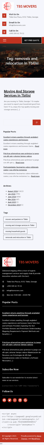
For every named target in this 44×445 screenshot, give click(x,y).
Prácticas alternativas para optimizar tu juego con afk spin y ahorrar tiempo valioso (21, 343)
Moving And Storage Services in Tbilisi (19, 93)
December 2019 (14, 205)
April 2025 (12, 202)
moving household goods (15, 231)
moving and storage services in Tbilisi (20, 225)
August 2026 (13, 191)
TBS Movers (26, 6)
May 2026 (12, 199)
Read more (20, 162)
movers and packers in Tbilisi (17, 219)
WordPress (36, 438)
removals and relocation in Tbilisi (18, 237)
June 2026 (12, 196)
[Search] (37, 122)
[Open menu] (4, 40)
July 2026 (11, 194)
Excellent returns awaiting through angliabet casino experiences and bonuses (21, 314)
